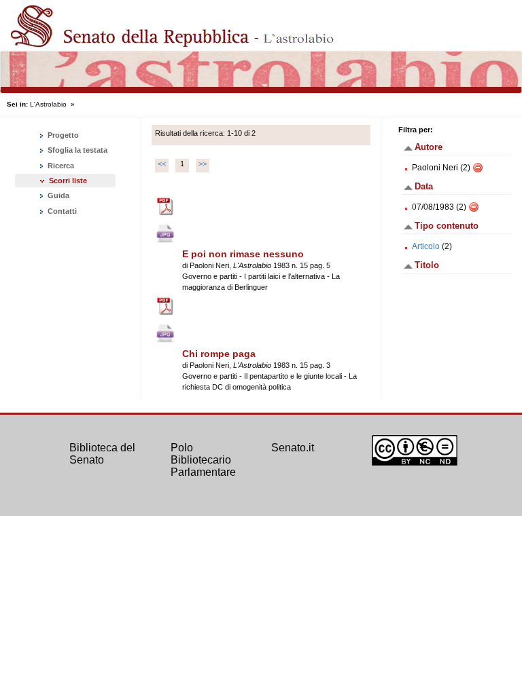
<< (162, 163)
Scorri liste (68, 180)
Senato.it (292, 447)
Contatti (61, 211)
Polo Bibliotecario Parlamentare (203, 459)
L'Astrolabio (48, 104)
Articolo (426, 246)
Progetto (62, 135)
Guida (57, 195)
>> (202, 163)
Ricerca (60, 166)
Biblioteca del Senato (102, 454)
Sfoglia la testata (76, 150)
